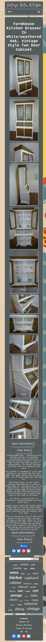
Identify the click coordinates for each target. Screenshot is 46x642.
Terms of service (24, 628)
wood (33, 587)
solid (13, 587)
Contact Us (24, 622)
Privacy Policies (24, 625)
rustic (36, 584)
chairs (13, 599)
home (27, 591)
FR (26, 632)
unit (20, 590)
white (32, 568)
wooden (17, 568)
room (28, 574)
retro (14, 572)
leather (15, 565)
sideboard (23, 586)
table (34, 595)
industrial (30, 603)
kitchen (15, 577)
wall (33, 565)
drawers (12, 605)
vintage (33, 608)
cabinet (15, 582)
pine (25, 569)
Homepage (24, 619)
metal (35, 573)
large (23, 574)
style (36, 590)
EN (21, 632)
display (35, 600)
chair (26, 596)
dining (19, 609)
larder (10, 610)
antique (19, 605)
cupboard (31, 578)
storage (16, 595)
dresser (27, 600)
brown (12, 591)
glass (21, 600)
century (24, 564)
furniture (27, 583)
